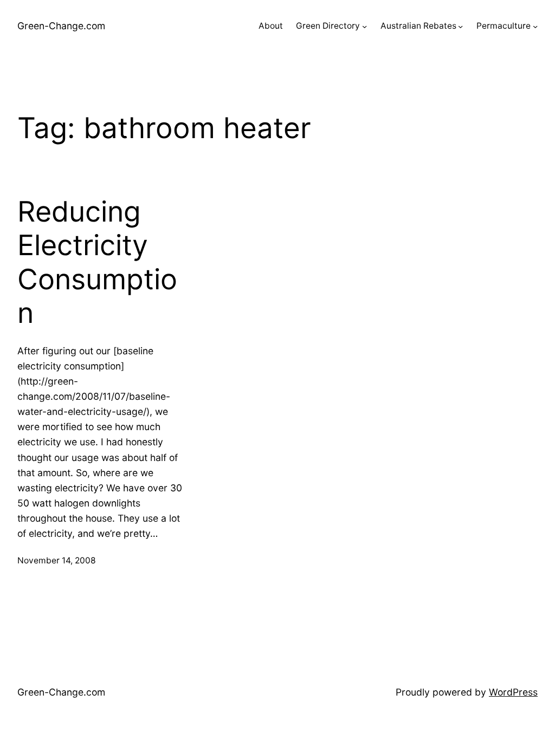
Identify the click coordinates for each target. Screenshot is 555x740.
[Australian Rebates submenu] (460, 26)
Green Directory (328, 26)
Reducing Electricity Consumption (97, 262)
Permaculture (503, 26)
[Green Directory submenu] (364, 26)
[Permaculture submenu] (535, 26)
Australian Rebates (418, 26)
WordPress (513, 692)
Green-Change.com (61, 25)
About (271, 26)
